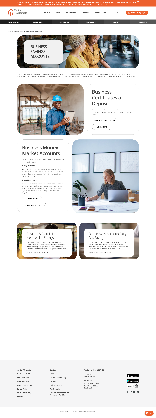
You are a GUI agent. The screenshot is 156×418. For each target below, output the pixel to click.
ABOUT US (46, 13)
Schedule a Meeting (101, 13)
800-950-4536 (88, 380)
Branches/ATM (71, 13)
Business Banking (18, 31)
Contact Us (86, 13)
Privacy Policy (64, 411)
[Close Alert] (138, 2)
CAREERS (58, 13)
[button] (117, 13)
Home (9, 31)
